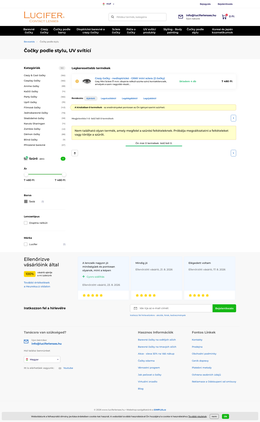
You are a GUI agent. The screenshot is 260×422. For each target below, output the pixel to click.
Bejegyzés (205, 4)
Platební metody (202, 367)
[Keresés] (113, 17)
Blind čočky (44, 139)
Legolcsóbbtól (108, 98)
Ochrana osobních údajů (206, 374)
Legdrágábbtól (129, 98)
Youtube (68, 368)
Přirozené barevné (44, 144)
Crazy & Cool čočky (44, 75)
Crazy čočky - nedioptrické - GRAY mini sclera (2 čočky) (130, 78)
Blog (140, 388)
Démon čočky (44, 134)
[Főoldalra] (44, 17)
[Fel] (75, 153)
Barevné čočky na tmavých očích (157, 346)
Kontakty (197, 339)
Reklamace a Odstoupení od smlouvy (214, 381)
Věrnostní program (149, 367)
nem (214, 416)
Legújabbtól (149, 98)
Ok (225, 416)
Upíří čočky (44, 102)
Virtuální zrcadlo (147, 381)
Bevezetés (29, 41)
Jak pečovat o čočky (149, 374)
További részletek (197, 416)
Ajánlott (90, 98)
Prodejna (197, 346)
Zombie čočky (44, 128)
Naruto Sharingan (44, 123)
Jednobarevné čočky (44, 112)
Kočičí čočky (44, 91)
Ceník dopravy (200, 360)
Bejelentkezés (225, 4)
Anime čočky (44, 86)
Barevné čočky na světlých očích (157, 339)
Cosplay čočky (44, 80)
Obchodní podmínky (204, 353)
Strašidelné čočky (44, 118)
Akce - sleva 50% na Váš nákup (156, 353)
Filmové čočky (44, 107)
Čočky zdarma (146, 360)
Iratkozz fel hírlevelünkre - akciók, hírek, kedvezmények (158, 315)
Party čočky (44, 96)
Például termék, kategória (132, 17)
